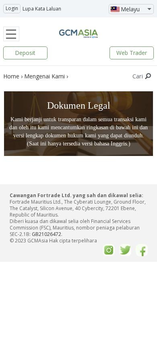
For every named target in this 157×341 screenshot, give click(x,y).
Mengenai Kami (44, 76)
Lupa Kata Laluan (42, 8)
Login (12, 8)
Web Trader (131, 53)
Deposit (25, 53)
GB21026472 (46, 234)
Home (11, 76)
